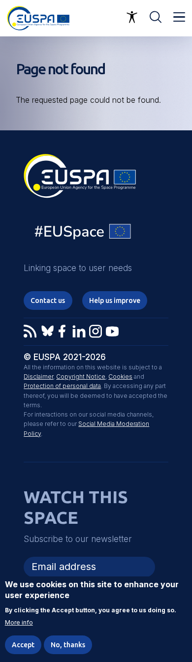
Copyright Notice (80, 376)
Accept (23, 645)
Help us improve (114, 300)
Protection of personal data (62, 386)
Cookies (120, 376)
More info (19, 622)
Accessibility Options (132, 17)
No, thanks (68, 645)
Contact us (48, 300)
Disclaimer (38, 376)
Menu (179, 17)
